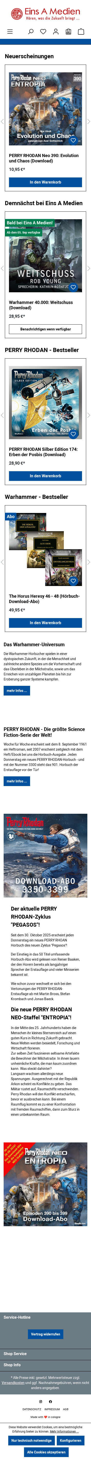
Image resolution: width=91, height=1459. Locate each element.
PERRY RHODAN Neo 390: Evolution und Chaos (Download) (44, 158)
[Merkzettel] (43, 31)
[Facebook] (50, 1401)
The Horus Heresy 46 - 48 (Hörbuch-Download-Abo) (44, 599)
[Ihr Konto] (56, 31)
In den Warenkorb (45, 182)
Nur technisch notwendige (31, 1440)
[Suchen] (30, 31)
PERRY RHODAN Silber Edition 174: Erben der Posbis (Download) (43, 452)
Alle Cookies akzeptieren (46, 1452)
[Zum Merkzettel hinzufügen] (73, 140)
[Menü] (10, 31)
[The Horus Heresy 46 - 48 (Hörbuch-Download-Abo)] (45, 549)
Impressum (52, 1409)
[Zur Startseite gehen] (45, 14)
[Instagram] (40, 1401)
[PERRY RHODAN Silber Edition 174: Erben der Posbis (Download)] (45, 402)
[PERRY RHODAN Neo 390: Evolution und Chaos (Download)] (45, 109)
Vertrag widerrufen (45, 1334)
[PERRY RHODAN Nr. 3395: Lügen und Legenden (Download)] (45, 256)
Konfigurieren (70, 1440)
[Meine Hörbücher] (68, 31)
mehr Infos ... (17, 691)
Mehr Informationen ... (64, 1431)
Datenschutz (32, 1409)
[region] (45, 122)
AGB (65, 1409)
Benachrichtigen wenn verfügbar (45, 329)
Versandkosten (13, 1383)
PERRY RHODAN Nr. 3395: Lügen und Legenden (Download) (45, 305)
